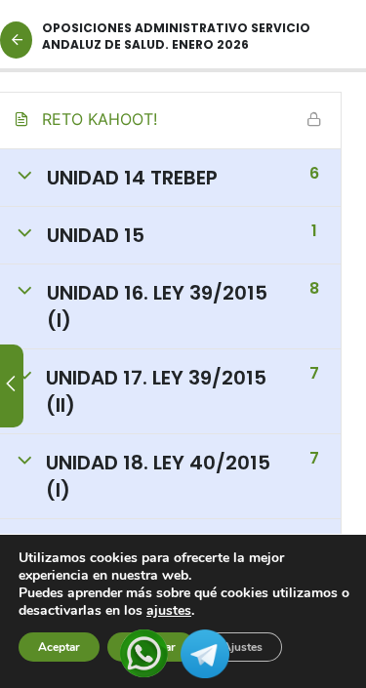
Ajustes (243, 647)
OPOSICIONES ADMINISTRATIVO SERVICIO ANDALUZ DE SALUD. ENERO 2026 (176, 36)
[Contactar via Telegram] (205, 652)
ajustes (168, 611)
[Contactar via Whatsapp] (144, 652)
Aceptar (59, 647)
